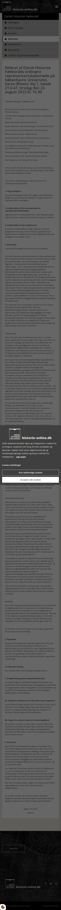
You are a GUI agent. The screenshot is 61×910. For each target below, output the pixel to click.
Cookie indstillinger (11, 465)
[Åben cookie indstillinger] (3, 907)
